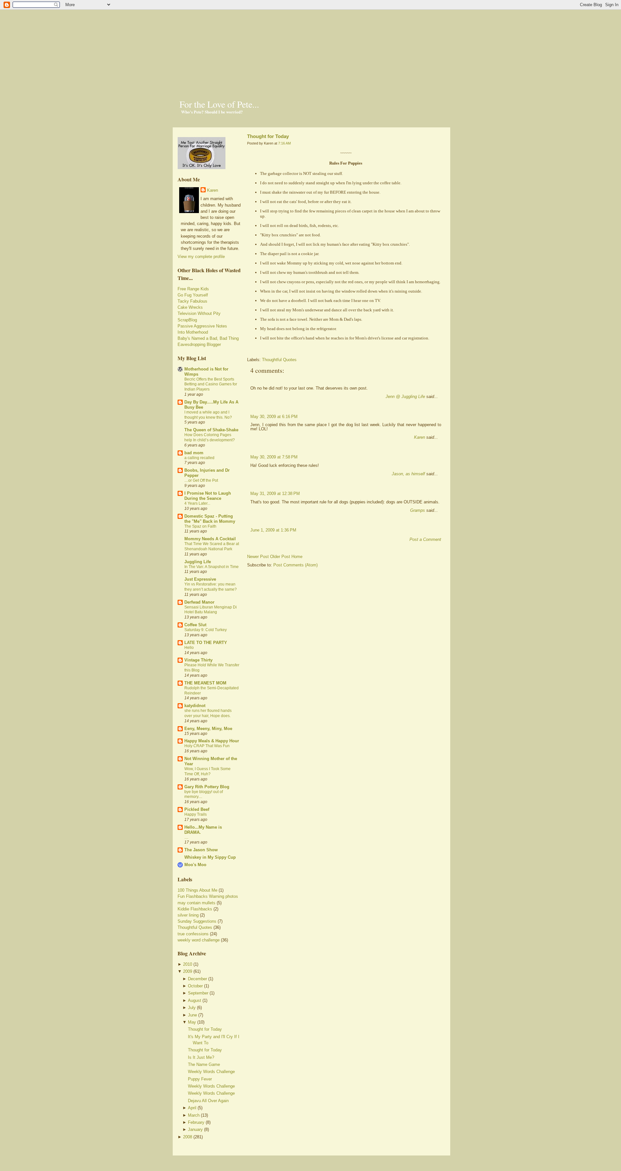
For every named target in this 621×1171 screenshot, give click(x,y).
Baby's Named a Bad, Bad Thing (208, 338)
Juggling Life (197, 561)
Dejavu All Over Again (208, 1100)
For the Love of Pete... (219, 104)
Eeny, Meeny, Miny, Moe (208, 728)
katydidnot (194, 705)
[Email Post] (247, 348)
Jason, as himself (408, 473)
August (194, 1000)
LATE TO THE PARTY (205, 642)
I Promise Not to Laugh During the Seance (207, 496)
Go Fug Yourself (193, 295)
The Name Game (204, 1064)
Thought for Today (205, 1029)
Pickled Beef (196, 809)
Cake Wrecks (190, 307)
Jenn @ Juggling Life (405, 396)
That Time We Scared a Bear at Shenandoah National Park (211, 546)
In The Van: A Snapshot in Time (211, 566)
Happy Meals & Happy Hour (211, 740)
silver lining (188, 915)
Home (296, 556)
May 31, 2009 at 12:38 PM (275, 493)
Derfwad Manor (199, 602)
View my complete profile (201, 256)
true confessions (193, 933)
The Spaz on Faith (200, 526)
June (192, 1015)
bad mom (193, 452)
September (198, 993)
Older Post (280, 556)
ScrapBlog (187, 319)
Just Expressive (200, 579)
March (194, 1115)
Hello (189, 647)
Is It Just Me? (201, 1057)
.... (186, 837)
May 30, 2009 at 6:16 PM (274, 416)
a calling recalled (199, 458)
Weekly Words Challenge (211, 1071)
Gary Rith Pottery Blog (206, 786)
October (195, 985)
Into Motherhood (193, 332)
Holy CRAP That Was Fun (207, 746)
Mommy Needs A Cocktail (210, 538)
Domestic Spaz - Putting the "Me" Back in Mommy (209, 519)
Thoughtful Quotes (195, 927)
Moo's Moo (195, 864)
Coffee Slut (195, 624)
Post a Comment (425, 539)
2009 (187, 971)
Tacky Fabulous (192, 301)
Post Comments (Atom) (295, 565)
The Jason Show (201, 849)
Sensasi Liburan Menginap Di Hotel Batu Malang (210, 610)
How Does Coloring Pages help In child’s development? (209, 437)
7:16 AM (284, 143)
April (192, 1107)
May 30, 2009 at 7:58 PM (274, 457)
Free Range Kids (193, 288)
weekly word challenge (199, 940)
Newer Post (258, 556)
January (195, 1129)
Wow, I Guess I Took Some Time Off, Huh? (207, 771)
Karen (212, 190)
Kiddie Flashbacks (195, 909)
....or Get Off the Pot (201, 480)
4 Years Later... (197, 503)
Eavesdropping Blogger (199, 344)
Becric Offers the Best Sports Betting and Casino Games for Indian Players (210, 384)
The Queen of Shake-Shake (211, 429)
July (192, 1007)
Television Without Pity (199, 313)
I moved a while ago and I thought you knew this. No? (208, 415)
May (192, 1022)
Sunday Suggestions (197, 921)
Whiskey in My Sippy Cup (210, 857)
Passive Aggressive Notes (202, 326)
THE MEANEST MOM (205, 683)
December (197, 978)
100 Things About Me (197, 890)
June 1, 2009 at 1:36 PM (273, 530)
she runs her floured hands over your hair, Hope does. (208, 713)
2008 (187, 1136)
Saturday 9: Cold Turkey (205, 630)
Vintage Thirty (198, 660)
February (196, 1122)
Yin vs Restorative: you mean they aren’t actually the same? (210, 587)
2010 (187, 964)
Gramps (417, 510)
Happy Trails (195, 814)
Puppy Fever (200, 1079)
